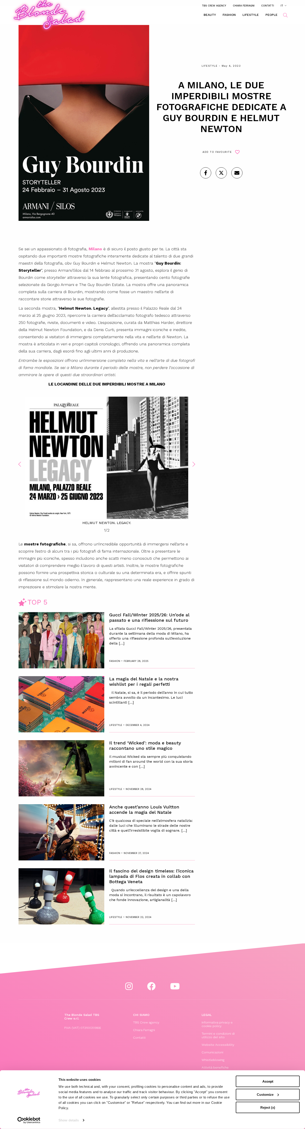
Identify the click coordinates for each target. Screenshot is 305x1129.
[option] (106, 461)
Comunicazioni (212, 1052)
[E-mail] (236, 172)
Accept (267, 1081)
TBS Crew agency (214, 5)
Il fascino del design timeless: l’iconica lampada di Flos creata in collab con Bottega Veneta (151, 876)
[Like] (205, 172)
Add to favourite (217, 152)
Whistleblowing (213, 1060)
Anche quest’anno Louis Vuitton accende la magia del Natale (144, 809)
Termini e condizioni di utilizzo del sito (218, 1035)
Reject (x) (267, 1107)
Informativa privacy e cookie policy (217, 1024)
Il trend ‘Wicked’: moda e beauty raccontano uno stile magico (145, 745)
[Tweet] (221, 172)
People (271, 15)
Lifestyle (250, 15)
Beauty (210, 15)
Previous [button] (19, 464)
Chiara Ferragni (244, 5)
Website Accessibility (218, 1044)
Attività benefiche (215, 1067)
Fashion (229, 15)
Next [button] (193, 464)
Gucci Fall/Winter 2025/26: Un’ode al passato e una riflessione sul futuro (149, 617)
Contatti (267, 5)
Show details (68, 1120)
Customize (265, 1094)
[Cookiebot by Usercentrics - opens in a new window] (28, 1120)
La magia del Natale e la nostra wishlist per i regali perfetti (143, 681)
